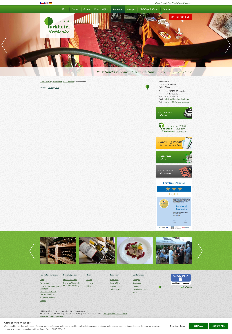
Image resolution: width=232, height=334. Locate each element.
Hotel (64, 9)
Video (88, 286)
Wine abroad (68, 81)
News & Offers (101, 9)
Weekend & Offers (70, 279)
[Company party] (174, 250)
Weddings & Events (148, 9)
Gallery (166, 9)
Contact (75, 9)
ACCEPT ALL (219, 326)
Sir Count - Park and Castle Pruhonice (48, 293)
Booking (89, 283)
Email (161, 99)
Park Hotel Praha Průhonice (179, 2)
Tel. (160, 91)
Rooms (86, 9)
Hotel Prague (45, 81)
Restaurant (118, 9)
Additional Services (47, 297)
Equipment (137, 286)
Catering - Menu (116, 286)
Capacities (137, 283)
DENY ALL (198, 326)
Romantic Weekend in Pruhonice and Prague (72, 284)
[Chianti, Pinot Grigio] (96, 250)
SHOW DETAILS (58, 329)
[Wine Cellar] (58, 250)
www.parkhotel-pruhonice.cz (177, 102)
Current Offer (115, 283)
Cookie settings (177, 326)
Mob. (161, 96)
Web (160, 102)
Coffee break (115, 289)
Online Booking (180, 17)
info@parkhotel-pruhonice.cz (177, 99)
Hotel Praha (160, 2)
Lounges (131, 9)
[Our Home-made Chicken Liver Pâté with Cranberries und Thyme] (135, 250)
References (44, 283)
